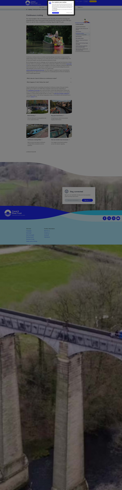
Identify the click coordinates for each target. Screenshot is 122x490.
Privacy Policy (54, 10)
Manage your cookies (69, 12)
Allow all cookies (55, 12)
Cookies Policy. (55, 8)
